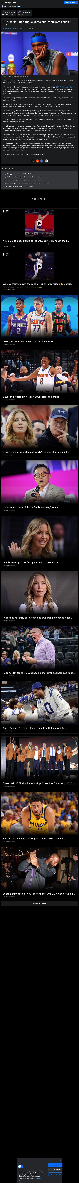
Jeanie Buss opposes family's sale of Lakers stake (30, 562)
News (19, 6)
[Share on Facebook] (41, 161)
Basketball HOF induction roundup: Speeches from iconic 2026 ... (39, 783)
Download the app (71, 2)
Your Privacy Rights (57, 1174)
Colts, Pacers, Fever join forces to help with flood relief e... (35, 728)
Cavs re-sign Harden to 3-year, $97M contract (18, 186)
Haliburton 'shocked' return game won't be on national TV (35, 838)
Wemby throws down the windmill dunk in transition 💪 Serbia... (38, 284)
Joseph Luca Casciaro (10, 28)
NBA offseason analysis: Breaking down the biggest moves (22, 180)
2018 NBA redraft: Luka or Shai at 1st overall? (28, 341)
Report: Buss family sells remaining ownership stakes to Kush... (38, 617)
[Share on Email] (46, 161)
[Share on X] (32, 161)
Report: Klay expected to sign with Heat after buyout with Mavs (23, 177)
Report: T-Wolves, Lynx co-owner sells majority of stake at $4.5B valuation (27, 183)
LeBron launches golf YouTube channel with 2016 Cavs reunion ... (39, 893)
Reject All (57, 1169)
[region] (39, 1170)
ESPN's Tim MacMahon (64, 87)
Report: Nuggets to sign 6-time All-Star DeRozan (19, 174)
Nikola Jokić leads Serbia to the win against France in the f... (36, 240)
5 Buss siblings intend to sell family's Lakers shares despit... (36, 452)
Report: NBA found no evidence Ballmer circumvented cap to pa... (39, 672)
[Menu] (2, 2)
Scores (12, 6)
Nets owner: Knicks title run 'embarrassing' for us (30, 507)
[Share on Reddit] (37, 161)
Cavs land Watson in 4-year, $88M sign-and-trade (31, 396)
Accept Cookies (57, 1165)
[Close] (60, 1160)
